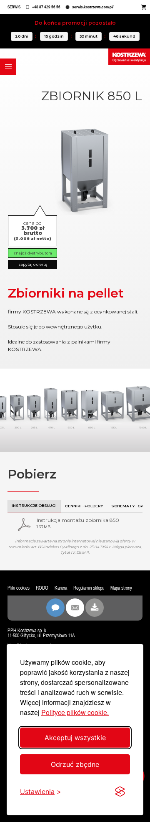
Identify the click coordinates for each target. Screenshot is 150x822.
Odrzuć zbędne (75, 764)
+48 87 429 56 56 (46, 7)
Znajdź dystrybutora (32, 253)
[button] (8, 67)
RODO (42, 588)
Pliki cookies (19, 588)
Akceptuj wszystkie (75, 737)
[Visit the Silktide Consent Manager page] (120, 791)
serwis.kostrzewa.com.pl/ (92, 7)
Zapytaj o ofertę (32, 264)
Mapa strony (121, 588)
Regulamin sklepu (88, 588)
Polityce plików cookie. (75, 712)
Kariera (61, 588)
